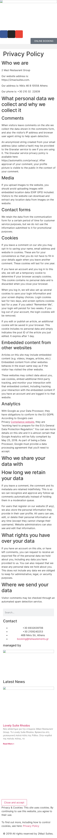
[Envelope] (19, 34)
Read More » (8, 744)
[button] (28, 46)
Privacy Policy (31, 825)
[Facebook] (4, 34)
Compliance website (22, 421)
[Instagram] (11, 34)
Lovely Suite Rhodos (16, 725)
